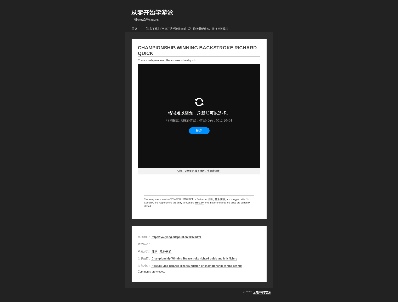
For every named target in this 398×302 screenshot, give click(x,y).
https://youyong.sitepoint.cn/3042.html (176, 237)
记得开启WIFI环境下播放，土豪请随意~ (199, 171)
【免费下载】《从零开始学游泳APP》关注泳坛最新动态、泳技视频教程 (186, 28)
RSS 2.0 (199, 202)
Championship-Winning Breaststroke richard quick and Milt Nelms (194, 258)
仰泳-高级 (220, 199)
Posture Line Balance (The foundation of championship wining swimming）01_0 (203, 265)
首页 (134, 28)
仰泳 (210, 199)
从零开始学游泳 (152, 12)
